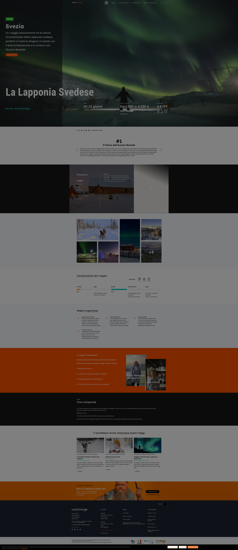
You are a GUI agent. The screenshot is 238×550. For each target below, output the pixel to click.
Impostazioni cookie (172, 547)
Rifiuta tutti (182, 547)
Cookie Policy (24, 548)
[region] (119, 547)
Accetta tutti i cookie (193, 547)
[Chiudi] (236, 547)
